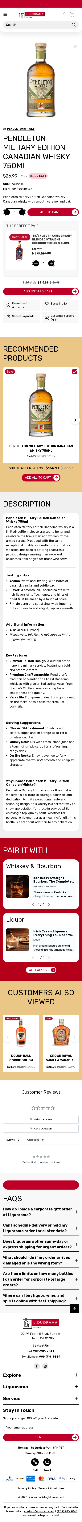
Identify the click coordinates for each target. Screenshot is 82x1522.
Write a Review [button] (43, 1119)
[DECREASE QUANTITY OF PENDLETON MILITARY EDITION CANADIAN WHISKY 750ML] (7, 212)
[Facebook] (37, 1366)
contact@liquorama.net (39, 1511)
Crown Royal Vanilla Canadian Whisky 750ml (61, 1058)
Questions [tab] (33, 1139)
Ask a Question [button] (43, 1128)
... (41, 3)
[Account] (64, 14)
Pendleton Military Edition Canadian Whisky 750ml (41, 448)
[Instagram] (45, 1366)
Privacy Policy (27, 1488)
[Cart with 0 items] (74, 14)
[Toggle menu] (5, 14)
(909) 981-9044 (67, 1511)
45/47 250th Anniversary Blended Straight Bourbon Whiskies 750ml (52, 239)
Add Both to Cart (38, 291)
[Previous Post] (33, 904)
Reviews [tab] (10, 1139)
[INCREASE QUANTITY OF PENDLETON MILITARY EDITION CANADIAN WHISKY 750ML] (22, 212)
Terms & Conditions (51, 1488)
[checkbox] (74, 371)
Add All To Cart (38, 477)
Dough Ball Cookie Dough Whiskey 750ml (21, 1058)
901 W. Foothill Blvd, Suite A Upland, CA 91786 (41, 1336)
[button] (75, 419)
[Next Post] (49, 904)
